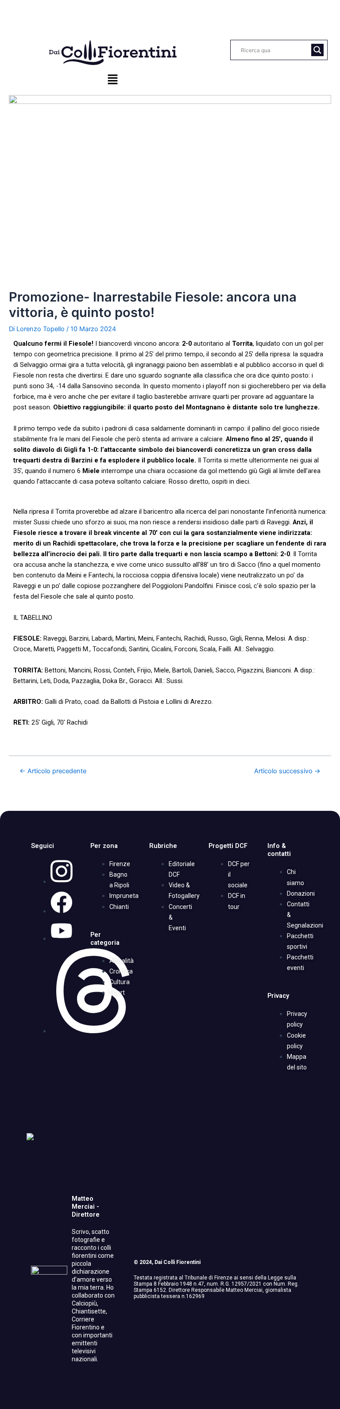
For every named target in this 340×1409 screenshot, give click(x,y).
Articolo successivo (287, 771)
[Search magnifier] (317, 50)
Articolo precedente (52, 771)
